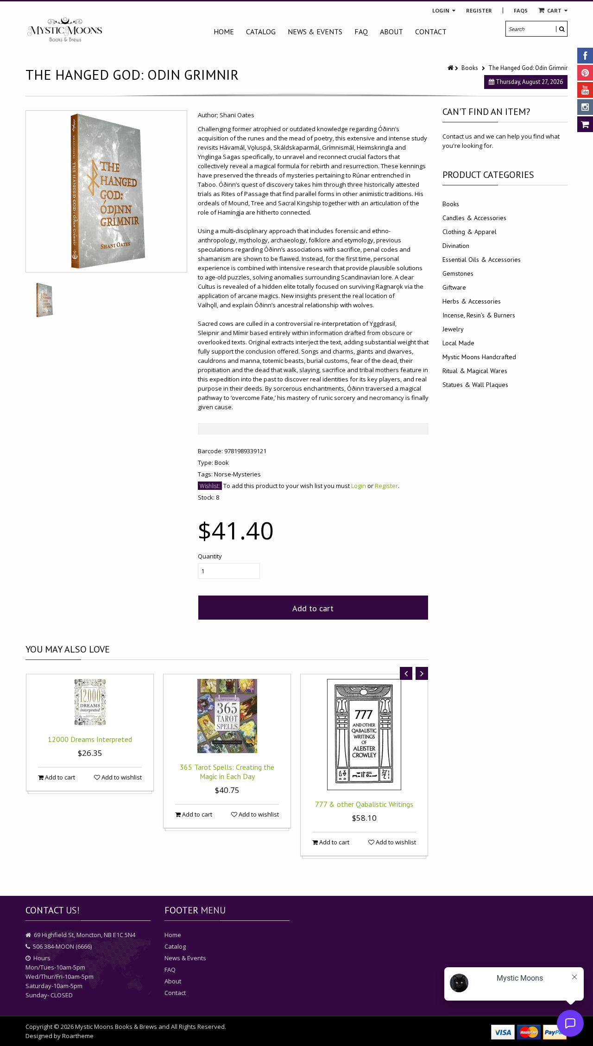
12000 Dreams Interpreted (90, 739)
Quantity (210, 556)
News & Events (315, 31)
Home (224, 31)
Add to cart (313, 608)
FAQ (361, 31)
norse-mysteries (237, 474)
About (391, 31)
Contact (431, 31)
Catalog (261, 31)
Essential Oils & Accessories (481, 259)
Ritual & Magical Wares (474, 371)
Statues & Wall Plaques (475, 384)
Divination (455, 245)
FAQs (521, 10)
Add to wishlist (121, 777)
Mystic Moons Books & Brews (116, 1026)
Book (221, 462)
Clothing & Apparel (469, 232)
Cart (554, 10)
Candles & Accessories (474, 218)
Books (469, 68)
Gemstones (457, 273)
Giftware (454, 287)
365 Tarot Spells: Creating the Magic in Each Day (227, 771)
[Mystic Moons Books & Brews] (64, 29)
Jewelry (453, 329)
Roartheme (78, 1036)
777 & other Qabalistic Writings (364, 804)
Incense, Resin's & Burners (478, 315)
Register (479, 10)
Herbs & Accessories (471, 301)
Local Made (458, 343)
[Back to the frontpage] (451, 68)
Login (441, 10)
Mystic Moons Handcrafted (479, 357)
